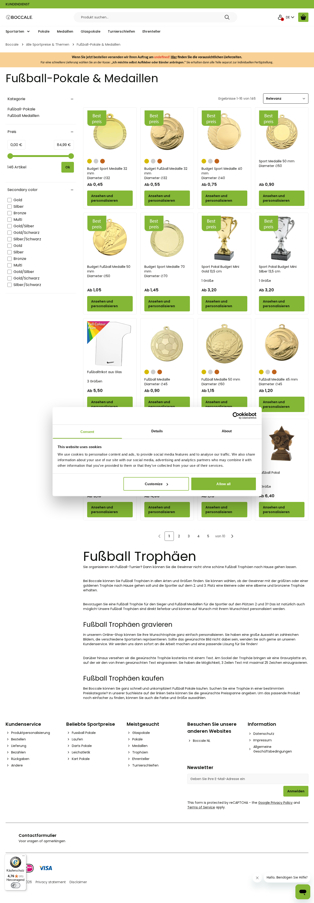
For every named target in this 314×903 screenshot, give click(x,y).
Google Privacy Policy (275, 802)
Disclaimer (78, 882)
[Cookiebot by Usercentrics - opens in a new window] (236, 415)
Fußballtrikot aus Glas (104, 372)
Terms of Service (201, 807)
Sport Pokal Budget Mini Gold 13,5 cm (220, 269)
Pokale (44, 31)
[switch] (15, 885)
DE (288, 17)
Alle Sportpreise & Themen (47, 44)
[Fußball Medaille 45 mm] (281, 344)
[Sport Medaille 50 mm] (281, 133)
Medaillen (65, 31)
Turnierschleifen (121, 31)
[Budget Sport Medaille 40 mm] (224, 133)
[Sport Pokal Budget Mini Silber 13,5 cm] (281, 238)
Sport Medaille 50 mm (276, 163)
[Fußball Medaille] (167, 344)
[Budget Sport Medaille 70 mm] (167, 238)
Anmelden (295, 791)
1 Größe (208, 280)
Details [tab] (157, 431)
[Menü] (23, 857)
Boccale (12, 44)
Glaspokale (90, 31)
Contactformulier (37, 835)
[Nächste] (232, 536)
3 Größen (94, 381)
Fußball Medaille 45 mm (278, 381)
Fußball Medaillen (23, 115)
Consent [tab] (87, 431)
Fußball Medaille (157, 381)
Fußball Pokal (269, 472)
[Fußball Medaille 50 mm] (224, 344)
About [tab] (227, 431)
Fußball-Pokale (21, 109)
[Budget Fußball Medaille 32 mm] (167, 133)
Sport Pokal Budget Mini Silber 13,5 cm (278, 269)
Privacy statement (51, 882)
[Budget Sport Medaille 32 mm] (110, 133)
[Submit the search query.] (227, 17)
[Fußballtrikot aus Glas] (110, 344)
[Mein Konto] (280, 17)
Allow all (223, 484)
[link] (159, 536)
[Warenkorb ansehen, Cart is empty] (303, 17)
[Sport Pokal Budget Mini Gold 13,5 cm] (224, 238)
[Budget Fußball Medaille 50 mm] (110, 238)
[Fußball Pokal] (281, 444)
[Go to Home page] (19, 17)
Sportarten (15, 31)
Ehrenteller (151, 31)
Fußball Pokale (183, 688)
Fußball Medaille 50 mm (221, 381)
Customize (153, 484)
